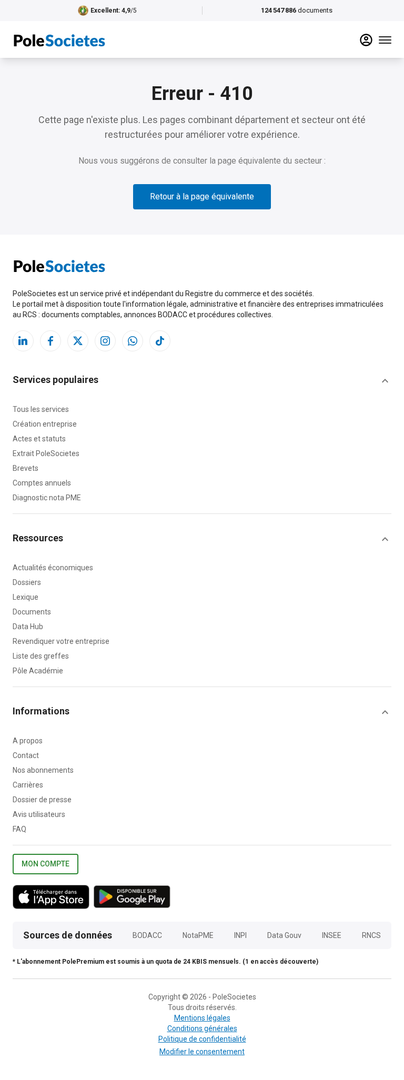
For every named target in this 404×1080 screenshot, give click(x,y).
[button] (202, 381)
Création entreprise (45, 424)
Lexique (25, 597)
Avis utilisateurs (39, 814)
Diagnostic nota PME (47, 497)
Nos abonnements (43, 770)
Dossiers (27, 582)
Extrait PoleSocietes (46, 453)
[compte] (366, 40)
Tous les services (41, 409)
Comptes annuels (42, 483)
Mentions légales (202, 1018)
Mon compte (45, 864)
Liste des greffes (41, 656)
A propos (28, 740)
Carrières (28, 785)
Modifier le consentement (202, 1051)
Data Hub (28, 626)
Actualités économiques (53, 567)
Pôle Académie (38, 671)
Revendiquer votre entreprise (61, 641)
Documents (32, 612)
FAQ (19, 829)
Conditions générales (202, 1028)
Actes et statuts (39, 439)
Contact (26, 755)
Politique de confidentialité (202, 1039)
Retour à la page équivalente (202, 196)
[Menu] (385, 40)
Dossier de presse (42, 799)
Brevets (25, 468)
